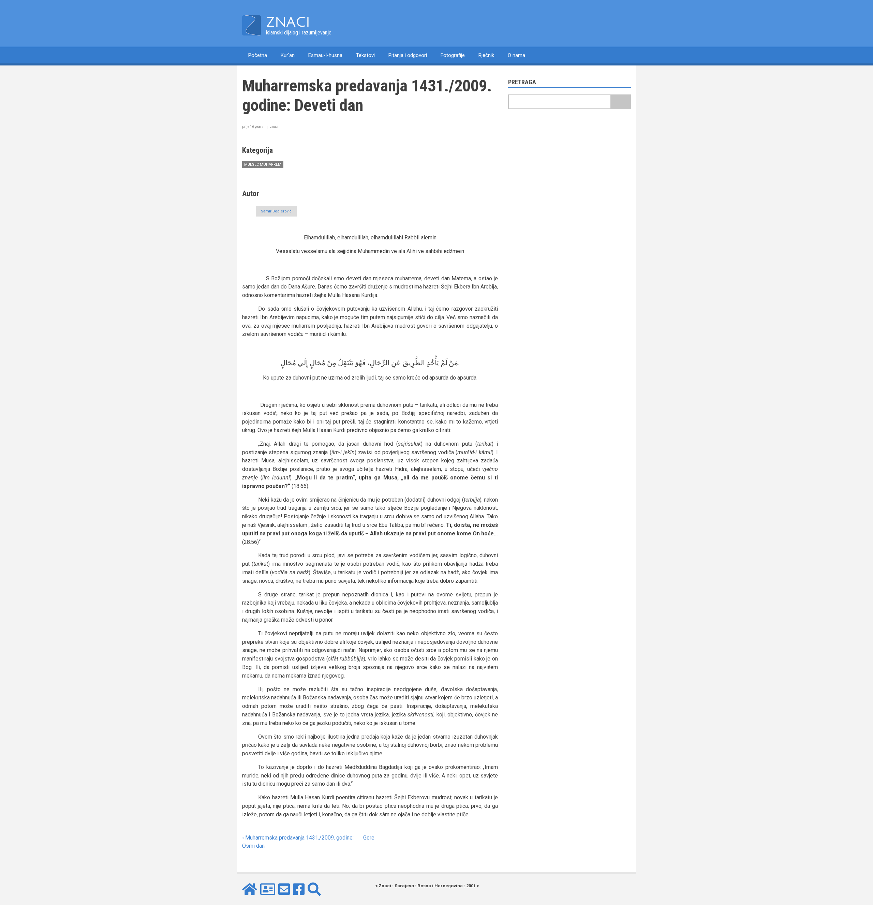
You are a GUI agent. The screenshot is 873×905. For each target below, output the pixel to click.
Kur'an (288, 55)
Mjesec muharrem (262, 164)
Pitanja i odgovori (407, 55)
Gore (368, 837)
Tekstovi (365, 55)
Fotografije (453, 55)
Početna (257, 55)
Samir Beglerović (276, 211)
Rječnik (486, 55)
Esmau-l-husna (325, 55)
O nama (516, 55)
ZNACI (288, 22)
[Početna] (251, 25)
